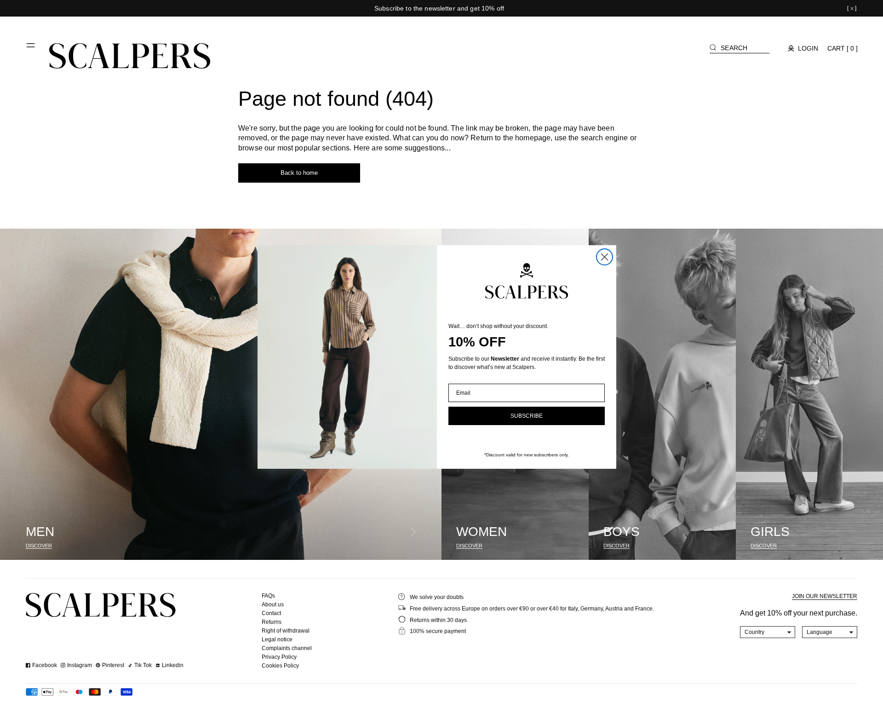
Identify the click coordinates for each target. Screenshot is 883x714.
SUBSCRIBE (526, 416)
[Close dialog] (604, 257)
